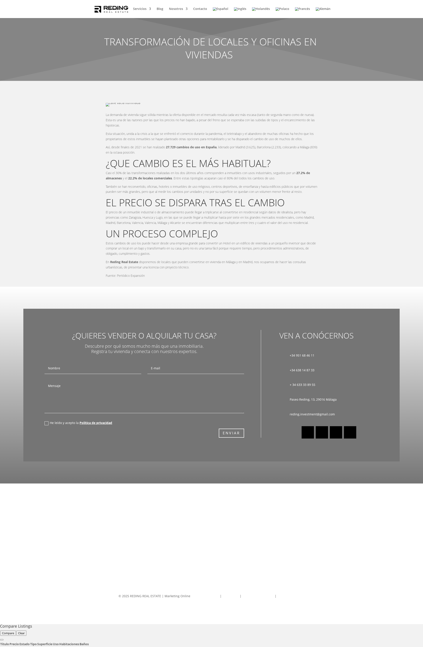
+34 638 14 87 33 (302, 370)
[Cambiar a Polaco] (282, 12)
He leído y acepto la (81, 423)
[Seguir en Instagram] (322, 432)
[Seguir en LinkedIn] (336, 432)
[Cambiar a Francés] (302, 12)
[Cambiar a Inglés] (240, 12)
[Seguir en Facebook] (308, 432)
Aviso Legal (231, 596)
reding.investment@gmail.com (312, 414)
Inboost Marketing (205, 596)
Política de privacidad (96, 423)
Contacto (200, 9)
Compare (8, 633)
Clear (21, 633)
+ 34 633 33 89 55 (302, 385)
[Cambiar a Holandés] (261, 12)
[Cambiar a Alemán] (323, 12)
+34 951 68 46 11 (302, 355)
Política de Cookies (291, 596)
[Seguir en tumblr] (350, 432)
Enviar (231, 433)
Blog (160, 9)
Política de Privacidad (258, 596)
